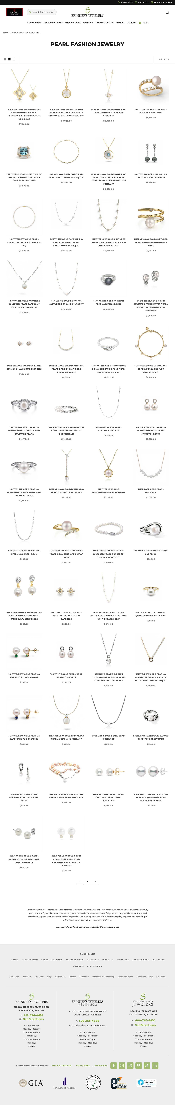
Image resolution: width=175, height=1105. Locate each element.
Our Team (39, 977)
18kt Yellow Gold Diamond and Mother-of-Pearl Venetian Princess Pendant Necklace (24, 114)
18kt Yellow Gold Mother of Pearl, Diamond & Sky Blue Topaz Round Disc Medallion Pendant (108, 179)
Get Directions (33, 1019)
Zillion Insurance (125, 977)
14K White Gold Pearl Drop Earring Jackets (66, 676)
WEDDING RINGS (75, 960)
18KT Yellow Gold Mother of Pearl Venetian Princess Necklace (108, 112)
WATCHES (107, 960)
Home (5, 32)
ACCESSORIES (94, 966)
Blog (49, 977)
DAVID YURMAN (30, 960)
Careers (72, 977)
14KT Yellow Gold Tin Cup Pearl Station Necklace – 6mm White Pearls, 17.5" (109, 615)
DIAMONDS (93, 960)
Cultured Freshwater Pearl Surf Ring (151, 552)
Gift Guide (14, 977)
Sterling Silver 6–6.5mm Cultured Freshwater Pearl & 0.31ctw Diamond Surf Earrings (151, 306)
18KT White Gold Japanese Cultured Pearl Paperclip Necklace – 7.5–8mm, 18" (24, 304)
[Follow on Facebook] (113, 1065)
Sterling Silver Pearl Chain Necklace (108, 737)
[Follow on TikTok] (147, 1065)
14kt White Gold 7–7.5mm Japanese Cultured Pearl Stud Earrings (24, 859)
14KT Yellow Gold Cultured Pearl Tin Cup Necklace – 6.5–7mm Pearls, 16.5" (108, 242)
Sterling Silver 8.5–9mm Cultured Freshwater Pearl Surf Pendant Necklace (108, 677)
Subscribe (84, 977)
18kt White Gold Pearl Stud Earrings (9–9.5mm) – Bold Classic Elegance (151, 797)
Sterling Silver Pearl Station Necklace (109, 429)
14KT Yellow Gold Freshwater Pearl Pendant (108, 491)
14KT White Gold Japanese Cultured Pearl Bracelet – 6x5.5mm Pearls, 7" (108, 553)
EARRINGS (78, 966)
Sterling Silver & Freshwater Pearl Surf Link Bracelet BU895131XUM (66, 430)
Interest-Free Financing (103, 977)
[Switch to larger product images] (5, 59)
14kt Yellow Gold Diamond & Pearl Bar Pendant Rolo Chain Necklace (66, 369)
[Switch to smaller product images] (9, 59)
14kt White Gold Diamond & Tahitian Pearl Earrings (151, 176)
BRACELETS (158, 960)
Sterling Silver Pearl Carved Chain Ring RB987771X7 (150, 737)
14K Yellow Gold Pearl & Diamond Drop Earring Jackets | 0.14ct (151, 430)
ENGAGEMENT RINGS (52, 960)
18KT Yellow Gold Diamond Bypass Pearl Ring (151, 111)
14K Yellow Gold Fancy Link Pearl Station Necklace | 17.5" (66, 176)
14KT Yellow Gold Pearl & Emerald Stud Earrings (24, 676)
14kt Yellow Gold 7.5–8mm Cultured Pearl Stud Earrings (108, 797)
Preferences (101, 1065)
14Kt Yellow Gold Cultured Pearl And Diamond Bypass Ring (151, 242)
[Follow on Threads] (130, 1065)
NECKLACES (123, 960)
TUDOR (14, 960)
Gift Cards (160, 977)
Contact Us (143, 2)
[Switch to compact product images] (14, 59)
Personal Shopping (163, 2)
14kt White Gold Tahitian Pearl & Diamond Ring (108, 302)
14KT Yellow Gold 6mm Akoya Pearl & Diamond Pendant (66, 737)
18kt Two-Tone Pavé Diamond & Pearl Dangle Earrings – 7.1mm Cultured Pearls (24, 615)
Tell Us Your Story (145, 977)
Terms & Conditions (61, 1065)
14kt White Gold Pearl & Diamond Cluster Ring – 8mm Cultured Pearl (24, 492)
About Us (27, 977)
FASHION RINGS (140, 960)
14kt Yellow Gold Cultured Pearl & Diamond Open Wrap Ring (66, 553)
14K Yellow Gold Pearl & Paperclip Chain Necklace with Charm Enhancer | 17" (151, 677)
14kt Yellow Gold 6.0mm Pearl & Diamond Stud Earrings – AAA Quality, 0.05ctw (66, 861)
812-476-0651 (127, 2)
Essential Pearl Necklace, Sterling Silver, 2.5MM (24, 552)
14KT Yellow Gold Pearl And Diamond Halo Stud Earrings (24, 367)
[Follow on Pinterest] (138, 1065)
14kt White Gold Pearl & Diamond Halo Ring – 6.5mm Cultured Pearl (24, 430)
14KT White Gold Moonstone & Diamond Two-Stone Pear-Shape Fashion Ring (108, 369)
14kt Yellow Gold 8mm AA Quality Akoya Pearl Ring (150, 614)
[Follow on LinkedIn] (155, 1065)
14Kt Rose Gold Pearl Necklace (151, 491)
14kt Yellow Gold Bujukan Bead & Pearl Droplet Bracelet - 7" (151, 369)
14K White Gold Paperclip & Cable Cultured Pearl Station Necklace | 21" (66, 242)
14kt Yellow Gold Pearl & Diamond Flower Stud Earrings (66, 615)
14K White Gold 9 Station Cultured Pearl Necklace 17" (66, 302)
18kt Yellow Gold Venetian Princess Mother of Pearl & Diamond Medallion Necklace (66, 112)
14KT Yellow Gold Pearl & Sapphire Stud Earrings (24, 737)
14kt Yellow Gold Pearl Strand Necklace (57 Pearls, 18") (24, 242)
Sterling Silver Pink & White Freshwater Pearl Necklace (66, 796)
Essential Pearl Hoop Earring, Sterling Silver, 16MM (24, 797)
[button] (42, 12)
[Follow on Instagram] (122, 1065)
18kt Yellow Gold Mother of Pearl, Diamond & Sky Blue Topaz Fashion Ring (24, 177)
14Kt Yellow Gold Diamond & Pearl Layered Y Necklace (66, 491)
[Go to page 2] (95, 881)
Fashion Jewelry (16, 32)
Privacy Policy (83, 1065)
